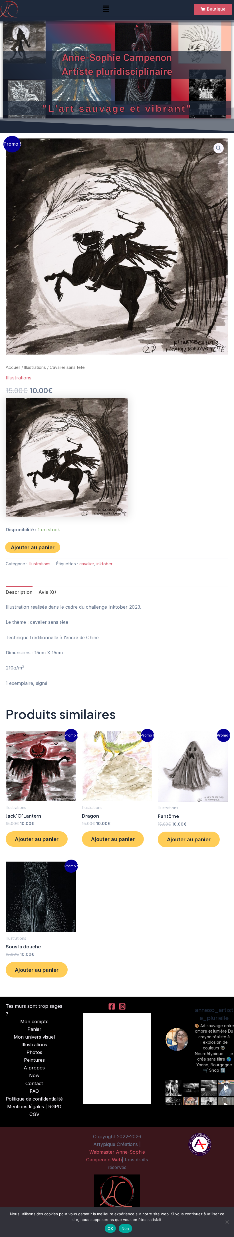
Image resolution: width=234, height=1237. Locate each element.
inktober (104, 563)
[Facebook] (111, 1006)
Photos (34, 1052)
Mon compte (34, 1021)
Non (125, 1228)
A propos (34, 1068)
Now (34, 1075)
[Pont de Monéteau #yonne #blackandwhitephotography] (191, 1088)
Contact (34, 1083)
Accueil (13, 367)
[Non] (227, 1222)
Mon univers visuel (34, 1037)
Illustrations (35, 367)
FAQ (34, 1091)
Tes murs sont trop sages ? (34, 1010)
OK (110, 1228)
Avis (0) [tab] (47, 592)
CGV (34, 1114)
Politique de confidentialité (34, 1099)
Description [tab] (19, 592)
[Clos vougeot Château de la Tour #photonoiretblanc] (209, 1088)
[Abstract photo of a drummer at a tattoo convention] (173, 1088)
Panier (34, 1029)
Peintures (34, 1060)
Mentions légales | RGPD (34, 1106)
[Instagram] (122, 1006)
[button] (106, 9)
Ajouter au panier (33, 547)
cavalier (86, 563)
